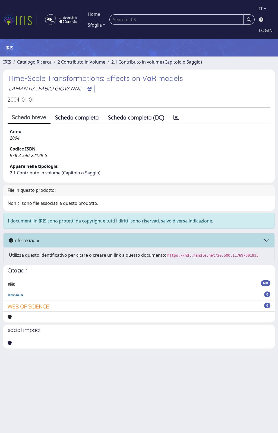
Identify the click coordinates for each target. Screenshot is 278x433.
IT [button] (261, 9)
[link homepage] (19, 19)
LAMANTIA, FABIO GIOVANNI (44, 88)
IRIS (7, 62)
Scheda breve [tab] (29, 117)
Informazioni (26, 240)
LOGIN (266, 30)
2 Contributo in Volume (81, 62)
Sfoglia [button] (95, 25)
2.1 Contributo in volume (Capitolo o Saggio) (156, 62)
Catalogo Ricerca (34, 62)
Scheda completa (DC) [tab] (136, 117)
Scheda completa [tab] (77, 117)
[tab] (176, 117)
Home (94, 14)
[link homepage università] (61, 19)
